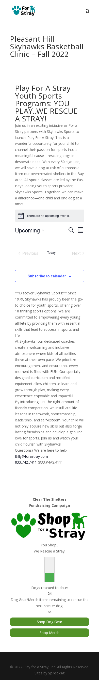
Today (51, 252)
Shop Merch (49, 632)
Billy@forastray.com (31, 456)
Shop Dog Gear (49, 621)
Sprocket (56, 673)
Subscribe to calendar (47, 275)
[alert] (49, 216)
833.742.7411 (26, 462)
